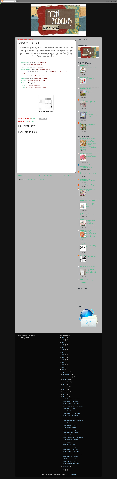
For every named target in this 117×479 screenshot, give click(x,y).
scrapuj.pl (23, 78)
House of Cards (84, 279)
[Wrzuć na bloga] (41, 119)
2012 (63, 470)
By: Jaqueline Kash (86, 167)
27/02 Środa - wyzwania (70, 401)
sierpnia (66, 382)
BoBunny (82, 219)
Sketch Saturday (85, 179)
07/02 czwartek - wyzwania (71, 447)
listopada (66, 374)
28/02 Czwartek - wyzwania (71, 399)
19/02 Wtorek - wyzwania (71, 418)
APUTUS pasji (84, 65)
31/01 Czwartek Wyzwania (71, 463)
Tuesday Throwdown (85, 230)
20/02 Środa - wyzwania (70, 415)
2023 (63, 345)
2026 (63, 337)
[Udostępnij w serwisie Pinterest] (46, 119)
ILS (22, 64)
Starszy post (68, 176)
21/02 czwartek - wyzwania (71, 413)
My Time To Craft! (85, 172)
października (67, 377)
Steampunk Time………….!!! (87, 215)
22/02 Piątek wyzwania (70, 411)
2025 (63, 340)
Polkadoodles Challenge (87, 138)
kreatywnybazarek (85, 88)
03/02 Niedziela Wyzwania (71, 456)
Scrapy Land (83, 244)
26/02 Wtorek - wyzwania (71, 403)
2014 (63, 367)
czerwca (66, 387)
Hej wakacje (90, 78)
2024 (63, 342)
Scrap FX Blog (84, 213)
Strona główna (45, 176)
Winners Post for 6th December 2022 (91, 205)
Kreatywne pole (25, 67)
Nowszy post (24, 176)
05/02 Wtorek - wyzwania (71, 451)
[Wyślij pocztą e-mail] (40, 119)
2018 (63, 357)
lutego (65, 396)
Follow (80, 41)
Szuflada (23, 80)
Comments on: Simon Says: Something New (88, 165)
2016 (63, 362)
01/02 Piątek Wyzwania (70, 461)
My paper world (84, 123)
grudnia (66, 372)
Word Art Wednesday (86, 153)
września (66, 379)
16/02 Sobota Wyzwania (70, 425)
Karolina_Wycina (85, 111)
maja (65, 389)
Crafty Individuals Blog (87, 189)
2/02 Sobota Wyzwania (70, 459)
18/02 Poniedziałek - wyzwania (73, 420)
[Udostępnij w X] (43, 119)
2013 (63, 369)
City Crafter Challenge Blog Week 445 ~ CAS (91, 271)
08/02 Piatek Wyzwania (70, 444)
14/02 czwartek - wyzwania (71, 430)
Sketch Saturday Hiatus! (87, 180)
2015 (63, 365)
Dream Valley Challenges (87, 185)
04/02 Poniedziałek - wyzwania (73, 454)
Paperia (23, 85)
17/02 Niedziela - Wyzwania (72, 423)
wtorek (27, 121)
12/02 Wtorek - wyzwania (71, 435)
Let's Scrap (83, 255)
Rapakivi (23, 87)
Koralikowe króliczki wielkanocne (90, 91)
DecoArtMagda (84, 77)
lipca (65, 384)
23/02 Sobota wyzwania (70, 408)
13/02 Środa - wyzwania (70, 432)
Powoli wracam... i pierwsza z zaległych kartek (91, 114)
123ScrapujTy (24, 62)
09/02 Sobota (67, 442)
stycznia (66, 466)
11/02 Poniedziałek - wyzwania (73, 437)
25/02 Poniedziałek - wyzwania (73, 406)
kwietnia (66, 392)
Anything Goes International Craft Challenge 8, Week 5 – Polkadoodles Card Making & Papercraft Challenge (88, 144)
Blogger (73, 474)
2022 (63, 347)
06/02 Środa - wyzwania (70, 449)
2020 (63, 352)
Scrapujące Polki (25, 71)
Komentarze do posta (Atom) (35, 179)
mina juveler (84, 100)
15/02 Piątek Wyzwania (70, 427)
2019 (63, 355)
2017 (63, 360)
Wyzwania (33, 121)
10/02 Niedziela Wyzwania (71, 439)
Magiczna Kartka (25, 69)
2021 (63, 350)
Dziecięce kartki (91, 67)
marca (65, 394)
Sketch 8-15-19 (91, 256)
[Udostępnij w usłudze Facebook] (45, 119)
